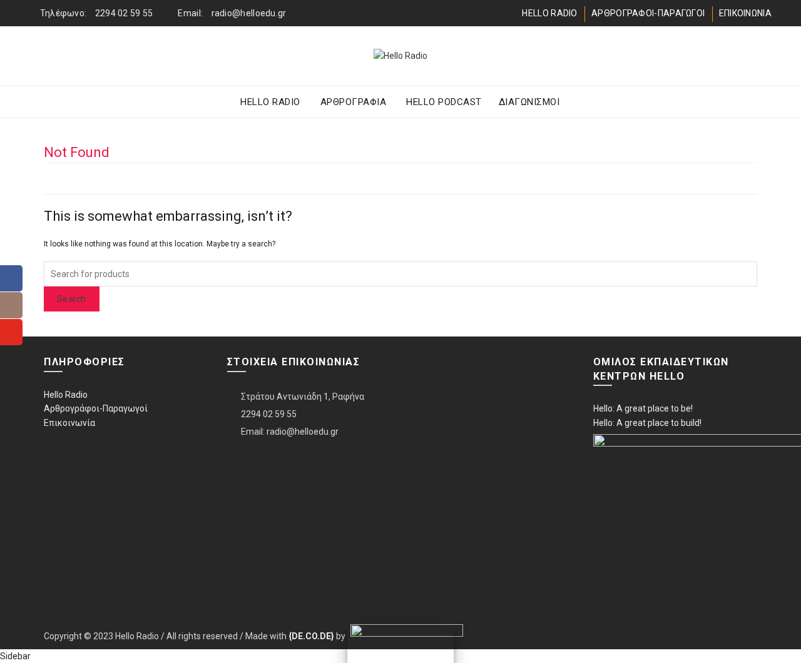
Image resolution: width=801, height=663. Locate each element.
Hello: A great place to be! (643, 408)
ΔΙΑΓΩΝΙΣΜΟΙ (529, 102)
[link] (311, 636)
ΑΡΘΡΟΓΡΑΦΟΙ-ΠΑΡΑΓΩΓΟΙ (648, 13)
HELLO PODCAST (444, 102)
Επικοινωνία (69, 423)
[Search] (762, 56)
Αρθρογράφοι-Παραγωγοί (96, 408)
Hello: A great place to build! (647, 423)
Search (71, 299)
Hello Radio (66, 395)
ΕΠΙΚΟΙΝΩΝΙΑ (745, 13)
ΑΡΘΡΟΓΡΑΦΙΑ (353, 102)
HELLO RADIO (549, 13)
